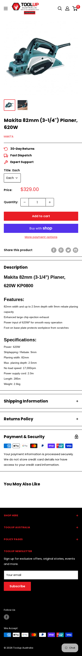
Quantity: (11, 202)
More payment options (41, 237)
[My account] (67, 8)
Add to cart (41, 216)
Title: (12, 170)
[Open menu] (6, 8)
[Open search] (60, 8)
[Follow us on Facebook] (6, 617)
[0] (75, 8)
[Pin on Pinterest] (61, 250)
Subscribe (17, 586)
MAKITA (8, 136)
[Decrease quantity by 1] (25, 202)
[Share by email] (75, 250)
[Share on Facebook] (53, 250)
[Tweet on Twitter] (68, 250)
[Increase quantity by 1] (50, 202)
